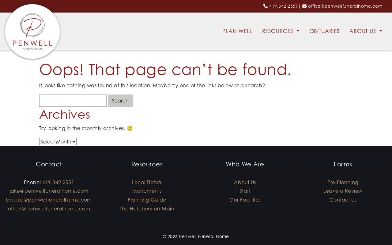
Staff (245, 191)
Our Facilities (245, 200)
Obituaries (324, 31)
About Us (363, 31)
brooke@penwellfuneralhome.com (49, 200)
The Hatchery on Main (147, 209)
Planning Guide (147, 200)
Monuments (146, 191)
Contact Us (343, 200)
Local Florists (147, 182)
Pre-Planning (343, 182)
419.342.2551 (283, 6)
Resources (278, 31)
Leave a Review (343, 191)
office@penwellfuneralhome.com (345, 6)
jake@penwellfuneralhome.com (49, 191)
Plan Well (237, 31)
